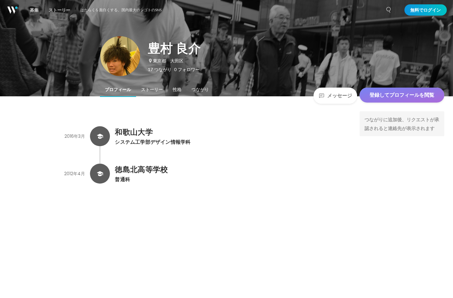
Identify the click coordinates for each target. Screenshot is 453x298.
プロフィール (118, 89)
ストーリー (152, 89)
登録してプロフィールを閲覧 (402, 95)
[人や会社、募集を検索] (389, 10)
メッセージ (339, 95)
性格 (177, 89)
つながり (200, 89)
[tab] (118, 89)
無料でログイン (425, 10)
